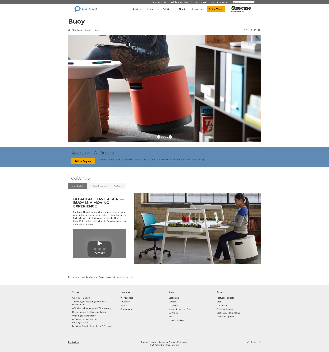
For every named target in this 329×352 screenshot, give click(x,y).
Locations (173, 305)
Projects (194, 2)
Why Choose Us (159, 2)
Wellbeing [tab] (118, 186)
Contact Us (73, 342)
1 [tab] (161, 137)
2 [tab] (163, 137)
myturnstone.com (124, 277)
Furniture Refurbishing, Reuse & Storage (92, 326)
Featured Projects (225, 297)
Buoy (97, 30)
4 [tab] (167, 137)
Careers (172, 301)
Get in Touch (216, 9)
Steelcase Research (226, 309)
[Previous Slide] (158, 137)
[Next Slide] (170, 137)
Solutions (167, 9)
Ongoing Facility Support (84, 315)
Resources (196, 9)
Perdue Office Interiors (168, 345)
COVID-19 (173, 312)
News (171, 316)
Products (152, 9)
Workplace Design (81, 297)
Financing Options (225, 316)
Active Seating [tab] (78, 186)
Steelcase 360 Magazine (228, 312)
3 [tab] (165, 137)
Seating (88, 30)
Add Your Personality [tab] (99, 186)
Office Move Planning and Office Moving (91, 308)
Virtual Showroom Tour (178, 2)
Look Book (222, 305)
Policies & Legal (148, 342)
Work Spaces (126, 297)
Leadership (174, 297)
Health (123, 305)
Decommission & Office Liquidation (89, 312)
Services (137, 9)
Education (125, 301)
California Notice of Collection (173, 342)
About (182, 9)
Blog (219, 301)
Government (126, 309)
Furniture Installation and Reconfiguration (84, 321)
